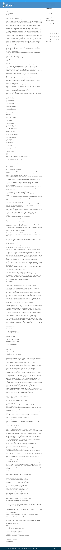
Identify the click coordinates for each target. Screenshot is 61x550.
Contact (25, 5)
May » (49, 41)
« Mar (47, 41)
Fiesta (43, 5)
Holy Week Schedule (49, 10)
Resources (38, 5)
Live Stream (31, 5)
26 (50, 39)
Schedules (54, 5)
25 (48, 39)
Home (15, 5)
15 (56, 33)
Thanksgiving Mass (49, 11)
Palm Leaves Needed (50, 20)
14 (54, 33)
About (19, 5)
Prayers (48, 5)
